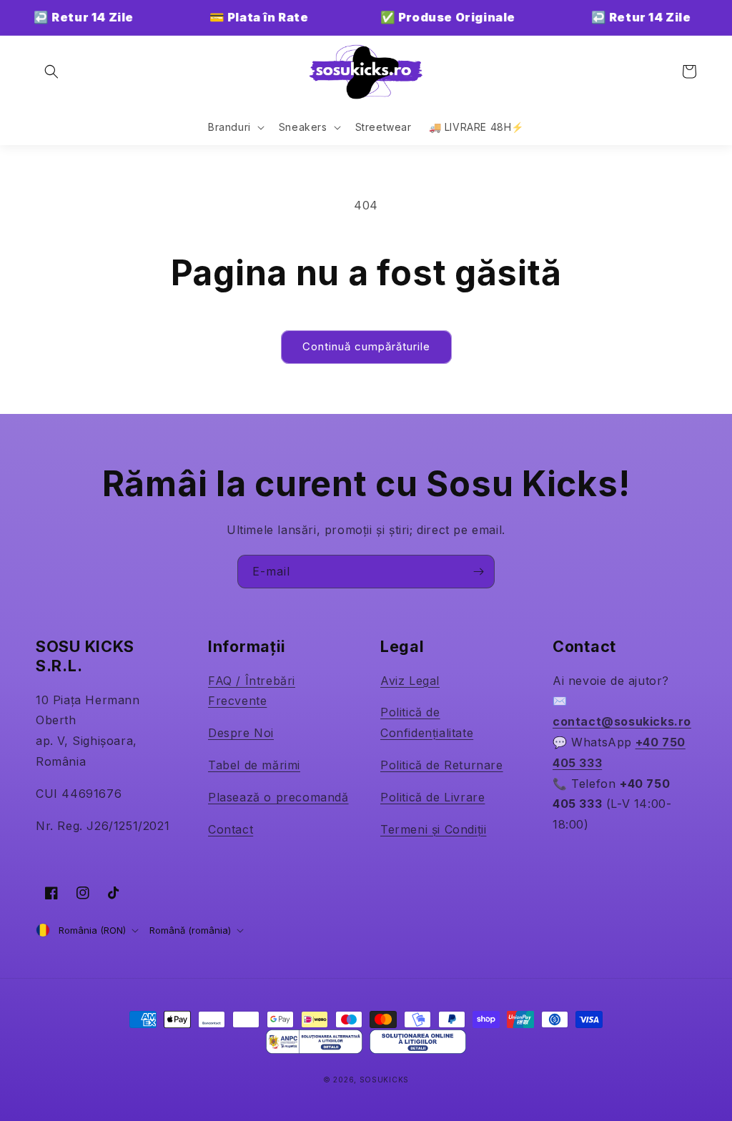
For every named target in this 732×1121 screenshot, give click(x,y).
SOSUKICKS (384, 1079)
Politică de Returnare (441, 765)
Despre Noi (241, 733)
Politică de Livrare (432, 797)
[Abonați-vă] (478, 571)
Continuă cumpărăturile (366, 346)
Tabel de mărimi (254, 765)
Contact (230, 829)
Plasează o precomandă (278, 797)
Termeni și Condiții (433, 829)
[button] (51, 71)
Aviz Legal (410, 680)
